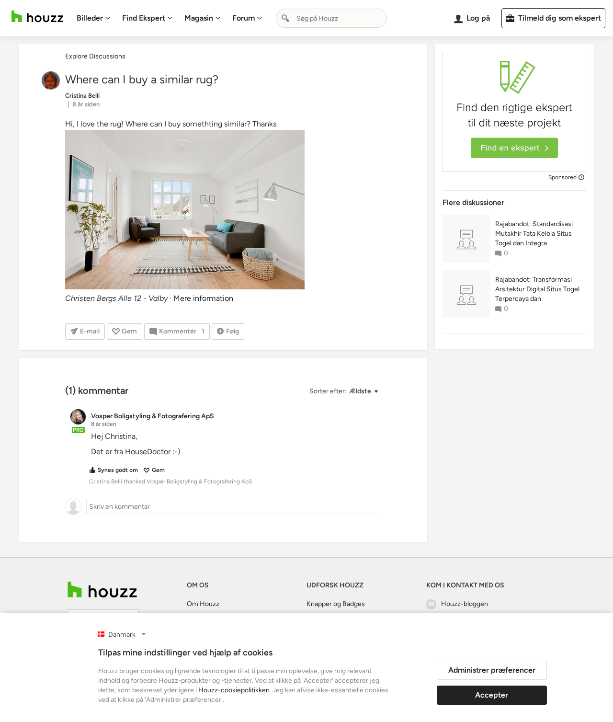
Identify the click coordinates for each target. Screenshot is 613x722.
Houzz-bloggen (464, 604)
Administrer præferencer (491, 670)
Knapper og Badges (335, 604)
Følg (232, 331)
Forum (243, 18)
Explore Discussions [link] (95, 56)
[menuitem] (93, 18)
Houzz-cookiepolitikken (234, 690)
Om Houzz (203, 604)
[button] (343, 392)
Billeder (90, 18)
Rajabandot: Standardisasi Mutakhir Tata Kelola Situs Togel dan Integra (534, 233)
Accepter (491, 694)
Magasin (198, 18)
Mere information (203, 298)
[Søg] (285, 18)
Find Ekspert (143, 18)
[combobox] (331, 18)
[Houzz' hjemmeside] (37, 16)
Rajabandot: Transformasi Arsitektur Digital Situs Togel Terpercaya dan (537, 289)
